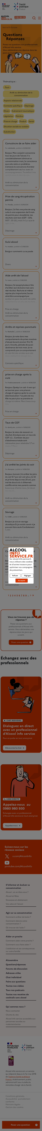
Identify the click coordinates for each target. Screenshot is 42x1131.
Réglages (27, 575)
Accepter (21, 580)
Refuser (15, 575)
